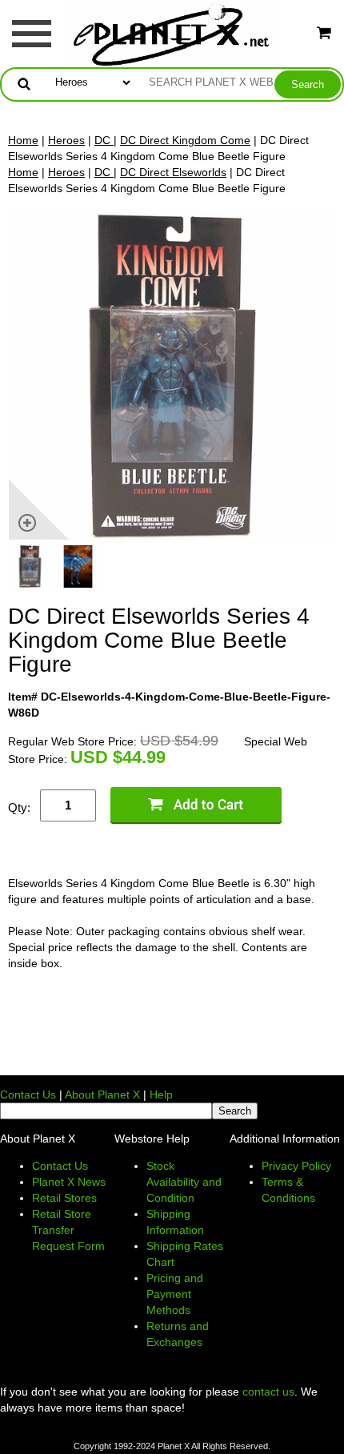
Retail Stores (64, 1197)
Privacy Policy (296, 1165)
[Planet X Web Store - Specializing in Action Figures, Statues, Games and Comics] (172, 32)
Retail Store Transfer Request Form (68, 1229)
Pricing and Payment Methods (174, 1293)
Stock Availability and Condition (184, 1181)
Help (161, 1094)
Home (23, 140)
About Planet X (102, 1094)
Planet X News (69, 1181)
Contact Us (28, 1094)
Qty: (19, 807)
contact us (268, 1391)
